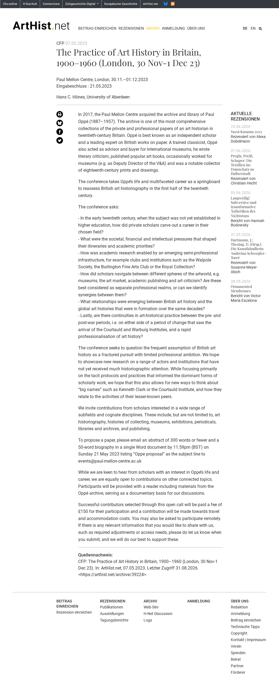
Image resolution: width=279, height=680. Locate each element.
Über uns (196, 28)
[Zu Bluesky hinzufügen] (63, 124)
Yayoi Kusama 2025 (246, 131)
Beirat (236, 659)
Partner (237, 666)
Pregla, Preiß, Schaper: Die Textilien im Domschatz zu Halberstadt (242, 164)
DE (245, 28)
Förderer (238, 672)
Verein (236, 646)
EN (253, 28)
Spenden (238, 653)
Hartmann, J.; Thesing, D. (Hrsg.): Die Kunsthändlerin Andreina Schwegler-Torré (248, 248)
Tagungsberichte (114, 620)
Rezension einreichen (74, 612)
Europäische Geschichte (120, 4)
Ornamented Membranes (241, 288)
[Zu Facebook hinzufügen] (63, 132)
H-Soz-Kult (30, 4)
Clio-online (10, 4)
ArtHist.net (150, 4)
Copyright (239, 633)
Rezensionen (131, 28)
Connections (51, 4)
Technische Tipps (245, 626)
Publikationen (111, 607)
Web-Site (151, 607)
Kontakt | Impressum (248, 640)
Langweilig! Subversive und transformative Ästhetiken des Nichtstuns (243, 206)
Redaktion (239, 607)
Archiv (153, 28)
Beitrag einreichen (97, 28)
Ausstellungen (112, 613)
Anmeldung (173, 28)
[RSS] (173, 4)
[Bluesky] (165, 4)
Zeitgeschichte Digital (80, 4)
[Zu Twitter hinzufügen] (63, 141)
